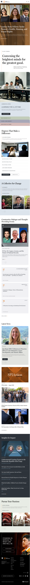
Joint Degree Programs (7, 167)
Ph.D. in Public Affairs (6, 164)
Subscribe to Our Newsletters (8, 572)
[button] (5, 211)
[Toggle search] (27, 1)
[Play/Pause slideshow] (15, 43)
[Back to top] (27, 570)
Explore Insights (3, 37)
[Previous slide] (12, 43)
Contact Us (21, 554)
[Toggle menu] (28, 1)
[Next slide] (17, 43)
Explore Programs (8, 545)
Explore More (4, 491)
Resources (12, 562)
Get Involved (21, 557)
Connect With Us (8, 548)
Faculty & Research (13, 557)
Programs (12, 554)
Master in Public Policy (7, 161)
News (11, 563)
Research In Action (5, 507)
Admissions (12, 556)
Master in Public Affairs (7, 158)
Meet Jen (5, 357)
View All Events (4, 314)
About (11, 560)
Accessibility (21, 559)
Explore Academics (6, 113)
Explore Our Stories (5, 192)
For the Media (22, 556)
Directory (12, 566)
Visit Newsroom (4, 427)
